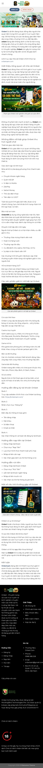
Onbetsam (6, 566)
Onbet (4, 31)
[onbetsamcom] (22, 3)
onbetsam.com (7, 61)
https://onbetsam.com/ (14, 397)
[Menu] (3, 3)
